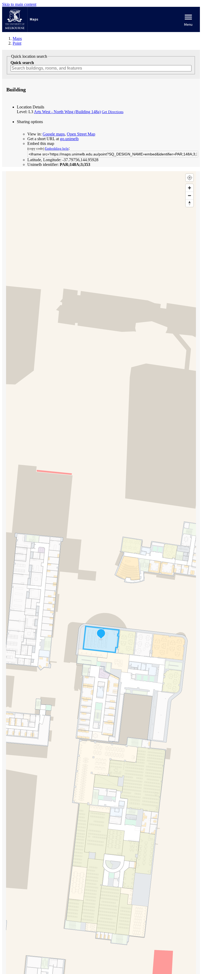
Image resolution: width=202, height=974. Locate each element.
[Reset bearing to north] (189, 203)
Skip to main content (19, 4)
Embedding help (57, 148)
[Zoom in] (189, 188)
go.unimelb (69, 139)
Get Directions (112, 112)
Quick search (22, 62)
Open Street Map (81, 134)
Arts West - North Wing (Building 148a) (67, 111)
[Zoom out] (189, 195)
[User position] (189, 177)
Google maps (54, 134)
